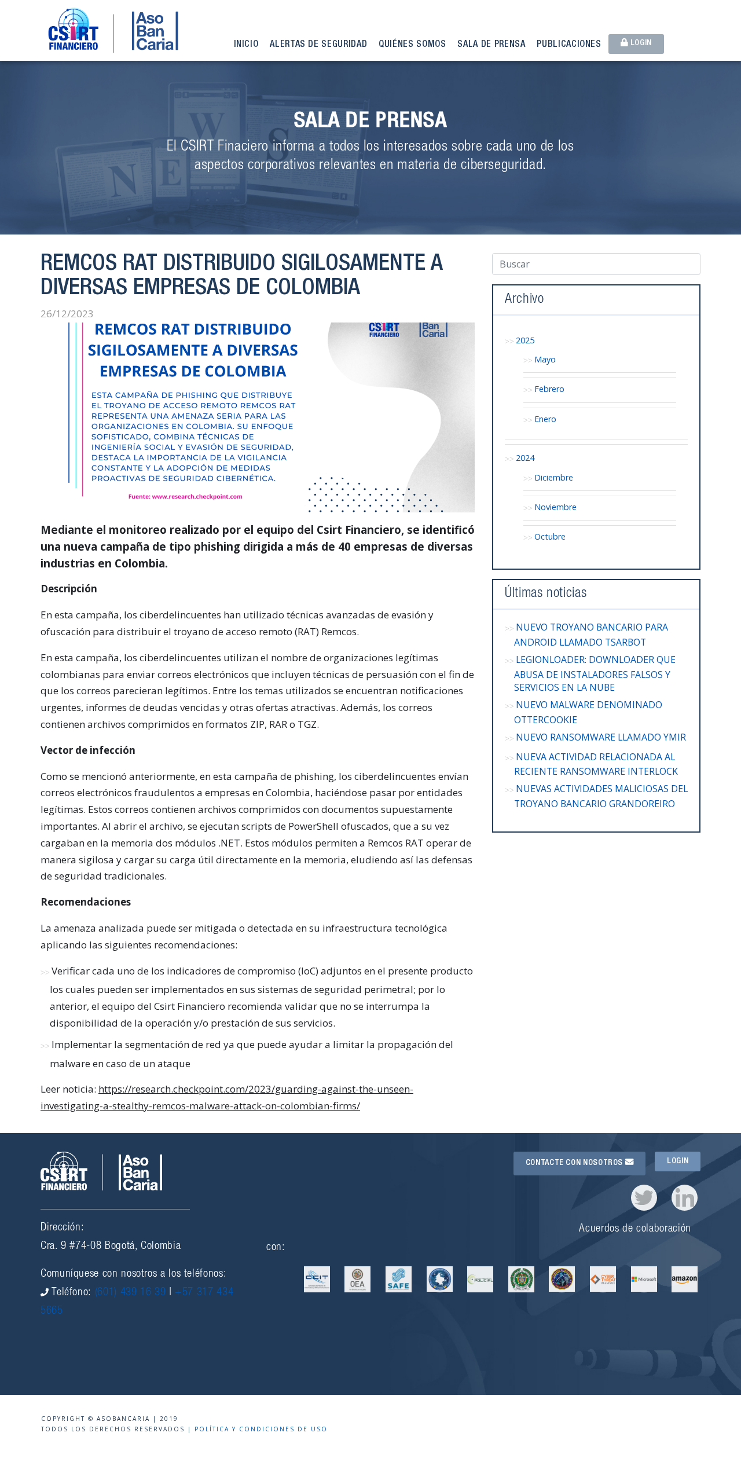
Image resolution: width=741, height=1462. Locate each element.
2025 (525, 340)
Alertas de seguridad (318, 45)
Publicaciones (569, 45)
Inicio (246, 45)
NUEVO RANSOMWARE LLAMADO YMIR (601, 737)
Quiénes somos (412, 45)
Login (640, 43)
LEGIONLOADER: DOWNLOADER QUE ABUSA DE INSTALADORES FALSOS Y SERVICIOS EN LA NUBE (595, 673)
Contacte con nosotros (575, 1163)
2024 (525, 457)
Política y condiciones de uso (261, 1429)
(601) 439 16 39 (130, 1292)
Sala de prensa (491, 45)
